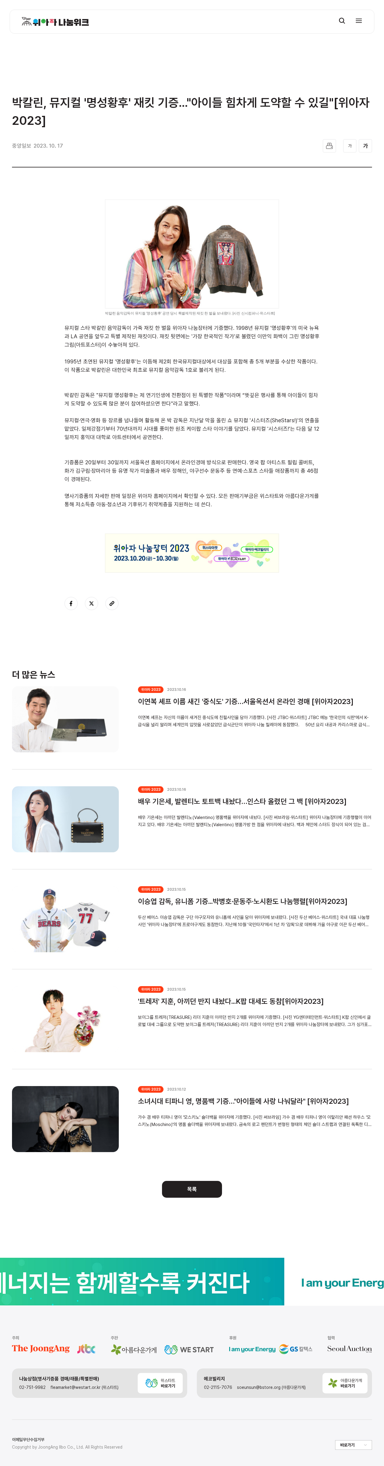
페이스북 (71, 603)
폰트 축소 (349, 145)
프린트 (329, 145)
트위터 (91, 603)
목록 (192, 1189)
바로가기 (347, 1445)
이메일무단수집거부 (28, 1439)
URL (111, 603)
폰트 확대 (365, 145)
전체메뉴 (358, 20)
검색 (342, 20)
